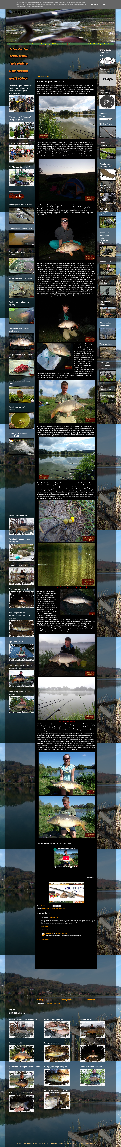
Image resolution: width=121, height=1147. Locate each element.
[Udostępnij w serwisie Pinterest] (60, 906)
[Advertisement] (66, 60)
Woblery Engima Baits (89, 44)
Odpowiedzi (46, 930)
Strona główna (13, 44)
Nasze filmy (107, 44)
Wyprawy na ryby (60, 908)
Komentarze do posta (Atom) (52, 1003)
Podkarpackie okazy (74, 44)
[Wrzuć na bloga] (55, 906)
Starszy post (90, 1000)
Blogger (102, 1143)
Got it (103, 4)
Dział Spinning (45, 44)
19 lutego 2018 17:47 (54, 917)
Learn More (95, 4)
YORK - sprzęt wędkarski (59, 44)
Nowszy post (42, 1000)
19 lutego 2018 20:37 (62, 933)
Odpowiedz (44, 926)
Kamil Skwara (49, 933)
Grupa (100, 44)
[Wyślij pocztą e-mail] (53, 906)
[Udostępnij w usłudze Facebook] (58, 906)
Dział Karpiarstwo (34, 44)
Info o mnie (22, 44)
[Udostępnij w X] (57, 906)
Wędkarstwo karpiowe (48, 908)
